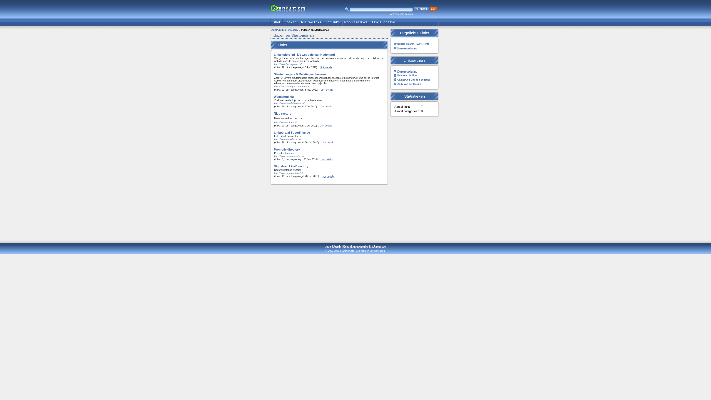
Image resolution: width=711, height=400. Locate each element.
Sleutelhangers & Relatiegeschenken (300, 74)
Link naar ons (378, 246)
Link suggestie (383, 22)
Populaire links (356, 22)
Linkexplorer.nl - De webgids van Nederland (304, 54)
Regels (337, 246)
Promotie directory (287, 149)
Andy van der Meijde (409, 84)
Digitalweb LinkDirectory (291, 166)
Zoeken (290, 22)
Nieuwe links (311, 22)
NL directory (282, 113)
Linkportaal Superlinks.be (292, 132)
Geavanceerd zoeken (401, 14)
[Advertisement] (355, 217)
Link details (326, 67)
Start (276, 22)
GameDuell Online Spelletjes (413, 79)
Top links (333, 22)
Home (328, 246)
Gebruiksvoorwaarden (355, 246)
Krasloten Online (407, 75)
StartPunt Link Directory (284, 30)
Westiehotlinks (284, 96)
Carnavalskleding (407, 48)
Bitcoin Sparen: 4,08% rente (413, 43)
